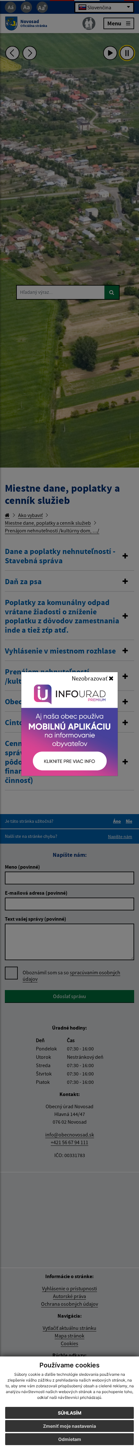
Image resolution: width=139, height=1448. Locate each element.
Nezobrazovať (90, 678)
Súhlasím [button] (69, 1413)
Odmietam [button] (69, 1439)
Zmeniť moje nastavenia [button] (69, 1426)
